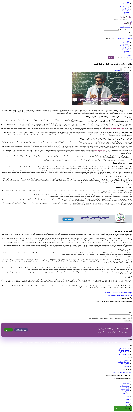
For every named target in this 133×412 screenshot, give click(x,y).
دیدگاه (130, 312)
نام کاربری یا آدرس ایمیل (125, 29)
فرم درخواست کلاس (21, 330)
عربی (128, 403)
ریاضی (127, 397)
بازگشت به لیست (127, 293)
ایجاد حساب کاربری (125, 27)
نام (131, 315)
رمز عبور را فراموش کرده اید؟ (124, 38)
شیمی (127, 400)
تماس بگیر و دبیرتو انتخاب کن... (122, 408)
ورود (131, 35)
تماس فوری (8, 329)
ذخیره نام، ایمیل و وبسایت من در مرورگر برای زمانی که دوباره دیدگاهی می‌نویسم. (110, 318)
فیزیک (127, 399)
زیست (127, 402)
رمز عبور (129, 32)
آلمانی (127, 405)
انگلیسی (127, 396)
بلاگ (131, 60)
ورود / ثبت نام (128, 55)
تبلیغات (124, 13)
